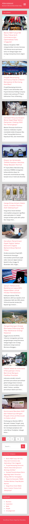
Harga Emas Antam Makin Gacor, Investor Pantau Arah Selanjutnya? (14, 205)
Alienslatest (7, 3)
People (8, 508)
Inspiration (9, 504)
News (7, 506)
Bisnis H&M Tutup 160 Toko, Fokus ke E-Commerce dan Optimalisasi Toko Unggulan (12, 37)
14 (18, 439)
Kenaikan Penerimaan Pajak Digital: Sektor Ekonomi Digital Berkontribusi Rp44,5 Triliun (13, 245)
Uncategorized (10, 511)
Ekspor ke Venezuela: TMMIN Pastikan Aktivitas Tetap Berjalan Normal (14, 162)
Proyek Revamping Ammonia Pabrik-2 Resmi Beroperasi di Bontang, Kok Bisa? (13, 468)
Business (8, 502)
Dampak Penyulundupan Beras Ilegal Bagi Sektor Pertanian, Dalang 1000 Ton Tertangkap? (14, 474)
